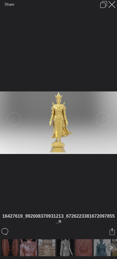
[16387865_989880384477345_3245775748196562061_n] (29, 247)
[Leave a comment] (5, 231)
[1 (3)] (10, 247)
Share (9, 4)
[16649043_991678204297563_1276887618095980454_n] (66, 247)
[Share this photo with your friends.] (112, 231)
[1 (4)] (84, 247)
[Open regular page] (103, 4)
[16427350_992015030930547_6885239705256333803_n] (103, 247)
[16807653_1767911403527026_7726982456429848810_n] (47, 247)
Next (111, 247)
